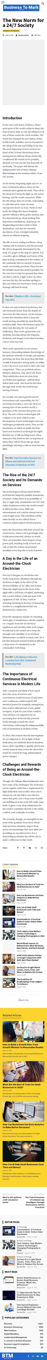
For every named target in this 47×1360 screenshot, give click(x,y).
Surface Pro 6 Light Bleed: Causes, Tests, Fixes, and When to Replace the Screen (29, 969)
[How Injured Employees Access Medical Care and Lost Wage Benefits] (9, 1307)
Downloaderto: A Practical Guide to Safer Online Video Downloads (29, 921)
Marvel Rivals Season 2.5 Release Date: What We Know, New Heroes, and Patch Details (30, 945)
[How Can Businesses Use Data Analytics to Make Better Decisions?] (9, 899)
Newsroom (20, 1253)
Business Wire (23, 35)
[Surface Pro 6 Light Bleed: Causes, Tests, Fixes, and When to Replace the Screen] (9, 971)
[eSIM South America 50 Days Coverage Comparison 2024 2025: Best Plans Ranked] (9, 959)
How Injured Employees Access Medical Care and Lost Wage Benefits (29, 1307)
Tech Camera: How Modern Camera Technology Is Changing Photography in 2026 (30, 933)
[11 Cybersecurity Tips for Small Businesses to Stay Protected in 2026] (9, 1295)
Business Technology (11, 31)
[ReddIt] (35, 847)
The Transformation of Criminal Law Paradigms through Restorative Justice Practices (34, 1202)
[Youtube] (42, 1356)
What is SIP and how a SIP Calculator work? (12, 1200)
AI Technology (22, 1227)
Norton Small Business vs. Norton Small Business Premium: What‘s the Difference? (29, 1281)
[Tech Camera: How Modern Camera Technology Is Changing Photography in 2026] (9, 935)
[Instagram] (33, 1356)
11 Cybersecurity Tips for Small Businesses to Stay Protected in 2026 (28, 1294)
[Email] (41, 847)
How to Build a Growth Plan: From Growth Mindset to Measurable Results (29, 873)
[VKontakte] (37, 1356)
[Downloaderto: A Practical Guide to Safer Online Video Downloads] (9, 923)
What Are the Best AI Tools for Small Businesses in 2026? (30, 885)
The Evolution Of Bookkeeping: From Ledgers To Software (29, 981)
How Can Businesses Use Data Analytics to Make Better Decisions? (30, 897)
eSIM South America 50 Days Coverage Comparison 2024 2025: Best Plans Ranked (29, 957)
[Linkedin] (29, 847)
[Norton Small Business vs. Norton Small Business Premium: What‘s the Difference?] (9, 1280)
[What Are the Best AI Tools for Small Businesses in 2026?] (9, 887)
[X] (23, 847)
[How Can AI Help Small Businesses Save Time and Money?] (9, 911)
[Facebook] (17, 847)
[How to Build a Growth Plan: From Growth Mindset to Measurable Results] (9, 875)
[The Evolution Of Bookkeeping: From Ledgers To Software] (9, 983)
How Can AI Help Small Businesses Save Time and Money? (28, 909)
